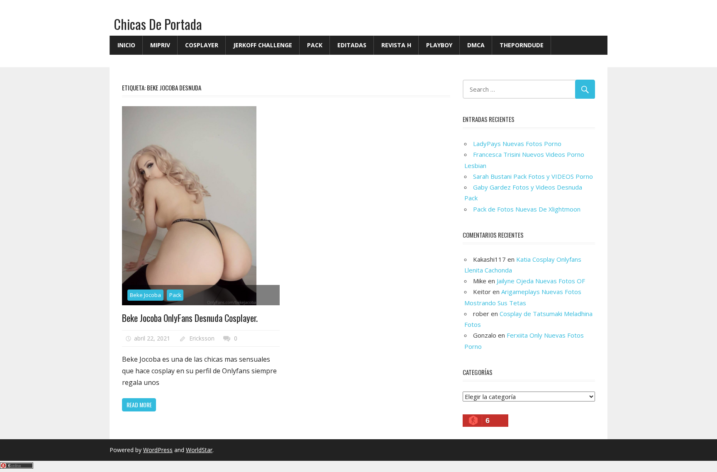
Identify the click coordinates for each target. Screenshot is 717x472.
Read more (139, 404)
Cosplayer (201, 45)
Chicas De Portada (158, 24)
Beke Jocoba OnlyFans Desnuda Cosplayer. (190, 317)
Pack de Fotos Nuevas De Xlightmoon (526, 209)
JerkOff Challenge (262, 45)
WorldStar (199, 450)
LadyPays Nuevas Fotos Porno (517, 143)
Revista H (396, 45)
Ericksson (202, 338)
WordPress (158, 450)
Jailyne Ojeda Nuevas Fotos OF (541, 281)
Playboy (439, 45)
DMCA (476, 45)
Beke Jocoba (145, 295)
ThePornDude (522, 45)
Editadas (351, 45)
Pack (314, 45)
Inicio (126, 45)
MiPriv (160, 45)
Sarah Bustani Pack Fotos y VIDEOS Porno (533, 176)
